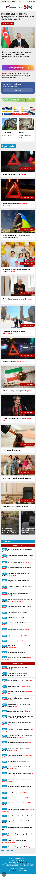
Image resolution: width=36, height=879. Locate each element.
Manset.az (6, 73)
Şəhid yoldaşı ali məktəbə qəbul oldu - (17, 623)
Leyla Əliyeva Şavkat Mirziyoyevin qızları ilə (17, 828)
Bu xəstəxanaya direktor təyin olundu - (17, 568)
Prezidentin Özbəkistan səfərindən (16, 699)
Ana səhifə (3, 1)
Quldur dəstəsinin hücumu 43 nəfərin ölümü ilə (16, 574)
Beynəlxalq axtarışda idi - (17, 756)
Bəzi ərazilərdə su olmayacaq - (18, 810)
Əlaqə (20, 1)
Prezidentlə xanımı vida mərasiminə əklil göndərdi (17, 550)
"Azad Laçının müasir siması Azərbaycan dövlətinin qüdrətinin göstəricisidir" (17, 717)
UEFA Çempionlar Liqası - (15, 630)
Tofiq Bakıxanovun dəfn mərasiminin (16, 723)
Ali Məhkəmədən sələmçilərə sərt (15, 594)
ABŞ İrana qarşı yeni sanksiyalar (17, 681)
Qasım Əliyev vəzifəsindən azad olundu (18, 816)
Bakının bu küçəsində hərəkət (14, 841)
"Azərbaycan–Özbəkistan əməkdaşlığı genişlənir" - (17, 600)
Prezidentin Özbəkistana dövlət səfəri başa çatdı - (16, 767)
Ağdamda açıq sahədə (15, 792)
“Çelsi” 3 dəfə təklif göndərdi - (16, 658)
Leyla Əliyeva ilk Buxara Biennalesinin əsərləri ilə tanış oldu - (17, 736)
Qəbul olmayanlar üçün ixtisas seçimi (18, 774)
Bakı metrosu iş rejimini (17, 562)
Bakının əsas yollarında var (16, 635)
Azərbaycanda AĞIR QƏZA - (17, 711)
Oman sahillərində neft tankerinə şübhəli (18, 556)
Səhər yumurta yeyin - (15, 640)
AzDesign (13, 870)
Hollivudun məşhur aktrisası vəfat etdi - (17, 607)
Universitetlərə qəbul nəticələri (16, 803)
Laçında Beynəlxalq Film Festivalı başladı (15, 821)
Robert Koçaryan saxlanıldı (14, 617)
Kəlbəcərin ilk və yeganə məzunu (17, 730)
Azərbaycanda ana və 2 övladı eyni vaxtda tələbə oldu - (16, 705)
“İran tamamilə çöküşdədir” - (17, 847)
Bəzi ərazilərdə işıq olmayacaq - (15, 668)
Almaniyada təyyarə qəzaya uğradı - (18, 834)
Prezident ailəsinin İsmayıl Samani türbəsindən (15, 749)
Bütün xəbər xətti (7, 851)
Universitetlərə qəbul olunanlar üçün (16, 780)
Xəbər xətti (9, 1)
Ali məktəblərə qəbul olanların (16, 761)
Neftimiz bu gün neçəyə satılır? (15, 612)
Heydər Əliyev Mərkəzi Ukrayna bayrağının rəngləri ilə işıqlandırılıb (14, 674)
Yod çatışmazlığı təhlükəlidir (14, 652)
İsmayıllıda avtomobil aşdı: (17, 692)
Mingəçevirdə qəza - (17, 686)
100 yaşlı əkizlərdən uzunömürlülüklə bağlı (16, 646)
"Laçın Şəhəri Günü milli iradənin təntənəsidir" (15, 581)
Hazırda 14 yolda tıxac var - (16, 797)
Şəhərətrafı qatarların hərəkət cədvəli (16, 787)
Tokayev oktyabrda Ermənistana (17, 743)
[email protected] (22, 862)
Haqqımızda (15, 1)
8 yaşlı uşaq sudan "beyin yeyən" (17, 587)
